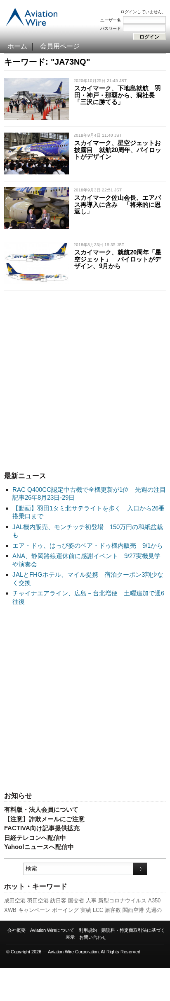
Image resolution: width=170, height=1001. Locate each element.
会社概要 (16, 930)
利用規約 (88, 930)
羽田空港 (38, 900)
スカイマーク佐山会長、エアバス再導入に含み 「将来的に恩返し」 (117, 204)
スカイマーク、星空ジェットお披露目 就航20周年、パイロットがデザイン (117, 149)
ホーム (17, 46)
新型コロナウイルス (122, 900)
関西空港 (133, 910)
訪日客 (58, 900)
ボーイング (65, 910)
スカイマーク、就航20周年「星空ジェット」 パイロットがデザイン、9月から (117, 259)
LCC (98, 910)
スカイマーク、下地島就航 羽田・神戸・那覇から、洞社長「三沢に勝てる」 (117, 95)
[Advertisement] (85, 379)
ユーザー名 (110, 20)
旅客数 (113, 910)
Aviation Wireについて (52, 930)
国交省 (76, 900)
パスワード (110, 28)
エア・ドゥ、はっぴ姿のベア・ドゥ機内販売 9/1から (87, 545)
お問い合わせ (92, 937)
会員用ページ (60, 46)
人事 (91, 900)
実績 (85, 910)
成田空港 (15, 900)
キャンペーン (34, 910)
